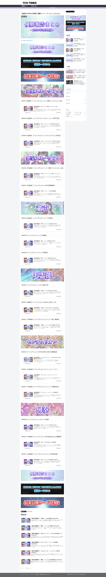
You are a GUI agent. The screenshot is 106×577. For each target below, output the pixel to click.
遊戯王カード (24, 511)
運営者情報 (42, 574)
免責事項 (37, 574)
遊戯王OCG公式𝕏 (30, 40)
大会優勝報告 (30, 511)
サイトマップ (23, 574)
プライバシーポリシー (30, 574)
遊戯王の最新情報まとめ (53, 7)
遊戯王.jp (24, 40)
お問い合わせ (47, 574)
